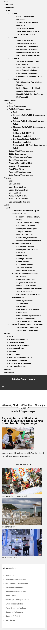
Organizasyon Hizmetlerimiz (17, 583)
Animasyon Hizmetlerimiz (15, 579)
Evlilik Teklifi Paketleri (14, 604)
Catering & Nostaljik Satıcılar (17, 600)
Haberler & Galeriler (13, 616)
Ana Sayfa (9, 575)
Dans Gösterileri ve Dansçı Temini (14, 496)
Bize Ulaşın (10, 620)
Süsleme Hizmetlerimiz (14, 587)
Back (6, 1)
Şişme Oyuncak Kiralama (15, 608)
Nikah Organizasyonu (9, 527)
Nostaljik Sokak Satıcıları (11, 558)
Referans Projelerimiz (14, 612)
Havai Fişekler (11, 596)
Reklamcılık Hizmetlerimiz (15, 592)
